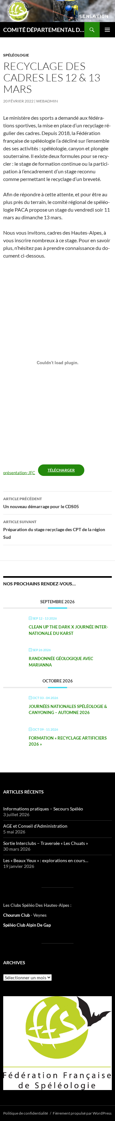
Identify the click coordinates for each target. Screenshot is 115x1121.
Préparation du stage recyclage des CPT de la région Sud (54, 529)
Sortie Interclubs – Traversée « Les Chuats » (45, 843)
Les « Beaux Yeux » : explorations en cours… (45, 860)
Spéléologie (16, 55)
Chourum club (17, 915)
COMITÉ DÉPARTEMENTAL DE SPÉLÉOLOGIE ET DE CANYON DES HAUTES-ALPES (43, 29)
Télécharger (61, 470)
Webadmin (47, 101)
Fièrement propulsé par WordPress (82, 1113)
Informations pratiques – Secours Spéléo (43, 808)
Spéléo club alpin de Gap (27, 925)
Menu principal (107, 29)
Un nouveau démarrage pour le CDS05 (41, 502)
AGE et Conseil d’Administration (35, 826)
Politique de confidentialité (25, 1113)
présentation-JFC (19, 472)
